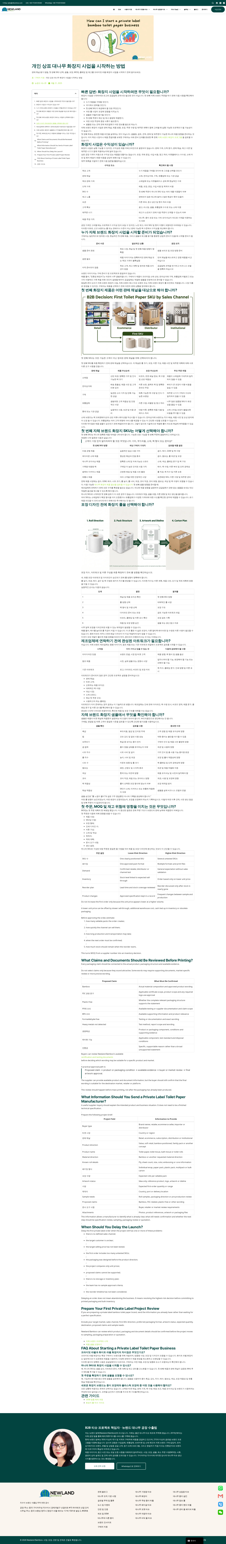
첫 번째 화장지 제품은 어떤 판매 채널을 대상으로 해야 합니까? (56, 112)
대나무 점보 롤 (179, 1500)
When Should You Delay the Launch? (50, 151)
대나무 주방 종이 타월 (144, 1500)
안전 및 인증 (103, 1509)
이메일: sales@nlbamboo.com (12, 3)
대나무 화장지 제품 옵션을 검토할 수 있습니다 (113, 484)
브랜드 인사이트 (104, 1522)
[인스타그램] (224, 3)
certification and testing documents (97, 1057)
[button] (75, 93)
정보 (119, 9)
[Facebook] (217, 3)
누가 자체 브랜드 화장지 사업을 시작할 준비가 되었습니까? (56, 108)
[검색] (213, 3)
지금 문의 (218, 9)
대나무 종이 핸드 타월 (182, 1505)
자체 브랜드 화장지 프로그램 (170, 137)
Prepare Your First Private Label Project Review (53, 155)
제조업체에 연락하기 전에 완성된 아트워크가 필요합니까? (56, 127)
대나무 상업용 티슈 (159, 9)
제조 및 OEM (103, 1513)
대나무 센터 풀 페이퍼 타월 (184, 1509)
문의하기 (204, 9)
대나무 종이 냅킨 (180, 1496)
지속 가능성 (174, 9)
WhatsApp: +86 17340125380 (55, 3)
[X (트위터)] (220, 3)
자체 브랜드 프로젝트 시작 (97, 1341)
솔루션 (186, 9)
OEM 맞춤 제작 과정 (94, 1399)
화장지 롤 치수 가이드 (95, 1402)
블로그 (196, 9)
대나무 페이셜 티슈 (143, 1505)
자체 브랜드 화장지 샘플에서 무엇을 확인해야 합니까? (54, 130)
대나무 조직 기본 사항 (107, 1496)
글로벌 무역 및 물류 (106, 1500)
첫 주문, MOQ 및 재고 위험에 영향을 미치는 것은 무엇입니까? (56, 134)
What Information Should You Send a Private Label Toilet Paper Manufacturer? (55, 146)
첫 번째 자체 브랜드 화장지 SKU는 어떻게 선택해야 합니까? (55, 118)
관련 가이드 (41, 164)
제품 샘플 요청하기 (94, 1344)
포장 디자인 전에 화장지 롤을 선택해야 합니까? (52, 123)
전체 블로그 (103, 1491)
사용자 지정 (128, 9)
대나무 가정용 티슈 (141, 9)
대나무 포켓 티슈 (142, 1509)
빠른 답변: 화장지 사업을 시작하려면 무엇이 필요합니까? (55, 101)
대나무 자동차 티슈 (143, 1513)
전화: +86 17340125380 (34, 3)
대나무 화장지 (141, 1496)
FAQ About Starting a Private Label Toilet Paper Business (53, 159)
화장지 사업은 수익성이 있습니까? (48, 104)
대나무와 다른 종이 (106, 1518)
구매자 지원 (39, 77)
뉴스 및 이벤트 (104, 1505)
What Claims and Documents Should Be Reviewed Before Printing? (54, 140)
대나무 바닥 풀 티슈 (143, 1518)
